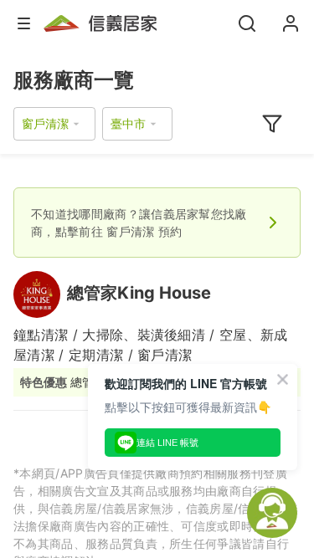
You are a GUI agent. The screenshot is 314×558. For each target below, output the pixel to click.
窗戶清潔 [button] (45, 123)
